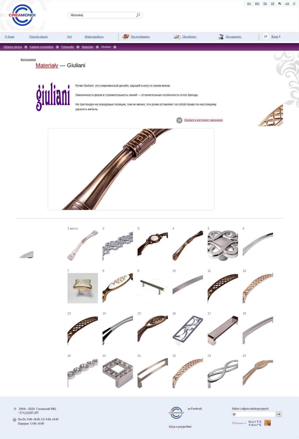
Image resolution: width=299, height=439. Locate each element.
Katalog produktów (41, 47)
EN (265, 3)
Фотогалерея (28, 59)
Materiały (87, 47)
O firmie (9, 36)
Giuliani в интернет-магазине (203, 120)
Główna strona (13, 47)
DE (272, 3)
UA (287, 3)
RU (249, 3)
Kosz (274, 36)
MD (257, 3)
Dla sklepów (189, 36)
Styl (69, 36)
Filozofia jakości (38, 36)
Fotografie (67, 47)
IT (294, 3)
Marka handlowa (94, 36)
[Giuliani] (24, 117)
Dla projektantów (140, 36)
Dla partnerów (234, 36)
